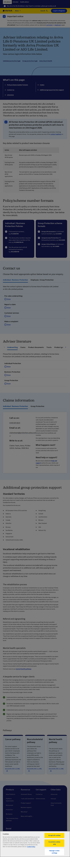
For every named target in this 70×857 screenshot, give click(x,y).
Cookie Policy (31, 847)
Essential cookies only (54, 843)
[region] (35, 844)
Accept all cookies (54, 835)
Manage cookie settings (54, 852)
